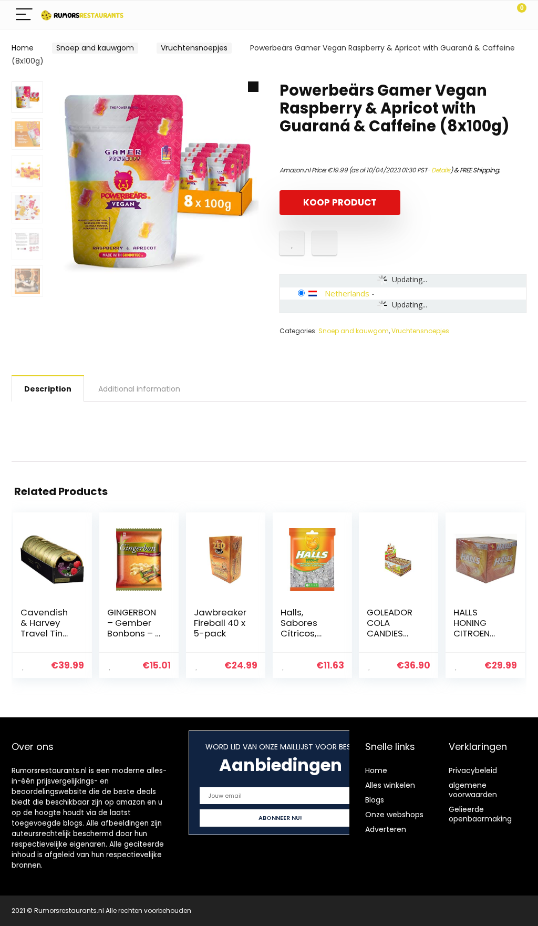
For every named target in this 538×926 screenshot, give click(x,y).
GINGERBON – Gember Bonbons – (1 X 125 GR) (134, 628)
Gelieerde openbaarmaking (480, 814)
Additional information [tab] (139, 389)
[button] (253, 86)
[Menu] (24, 15)
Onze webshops (394, 814)
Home (23, 48)
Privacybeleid (473, 770)
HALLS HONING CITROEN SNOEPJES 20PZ (474, 633)
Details (440, 170)
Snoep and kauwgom (95, 48)
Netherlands (347, 293)
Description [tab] (47, 389)
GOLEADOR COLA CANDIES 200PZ (389, 628)
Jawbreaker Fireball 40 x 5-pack (220, 623)
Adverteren (385, 829)
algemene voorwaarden (473, 790)
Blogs (374, 800)
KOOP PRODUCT (340, 202)
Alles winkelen (390, 785)
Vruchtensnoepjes (194, 48)
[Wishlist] (494, 14)
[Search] (471, 15)
